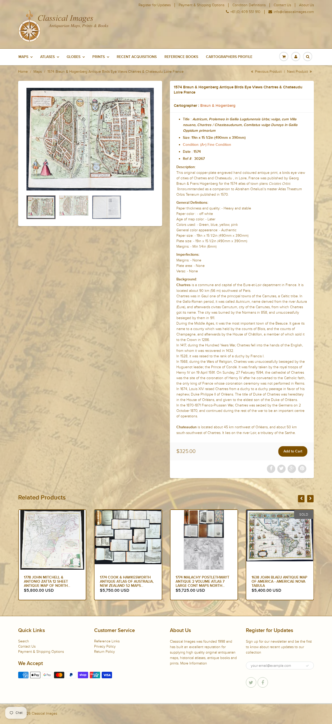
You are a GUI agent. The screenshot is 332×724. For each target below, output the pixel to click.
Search (23, 641)
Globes (73, 57)
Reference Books (181, 57)
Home (23, 71)
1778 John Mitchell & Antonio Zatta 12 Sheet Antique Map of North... (47, 582)
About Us (306, 5)
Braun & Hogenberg (218, 106)
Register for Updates (155, 5)
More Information (193, 663)
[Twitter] (251, 682)
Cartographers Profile (229, 57)
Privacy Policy (105, 646)
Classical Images (44, 713)
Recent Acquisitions (137, 57)
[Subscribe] (307, 666)
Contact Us (282, 5)
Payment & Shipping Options (201, 5)
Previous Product (268, 71)
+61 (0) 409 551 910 (245, 12)
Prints (98, 57)
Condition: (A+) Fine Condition (207, 145)
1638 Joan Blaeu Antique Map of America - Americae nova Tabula (279, 582)
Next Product (298, 71)
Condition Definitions (249, 5)
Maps (23, 57)
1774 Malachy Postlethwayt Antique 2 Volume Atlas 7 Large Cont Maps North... (202, 582)
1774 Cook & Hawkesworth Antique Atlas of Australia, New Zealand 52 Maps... (127, 582)
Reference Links (107, 641)
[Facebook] (263, 682)
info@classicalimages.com (294, 12)
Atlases (47, 57)
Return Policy (104, 651)
